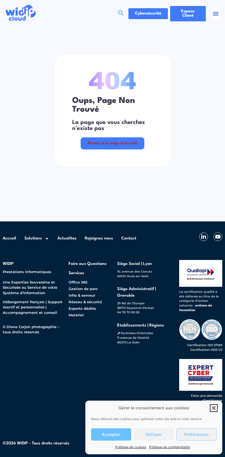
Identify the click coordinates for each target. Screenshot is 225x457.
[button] (213, 408)
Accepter (111, 434)
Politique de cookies (130, 447)
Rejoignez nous (99, 238)
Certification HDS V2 (206, 350)
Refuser (154, 434)
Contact (128, 238)
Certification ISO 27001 (204, 345)
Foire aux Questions (87, 264)
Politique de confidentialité (169, 447)
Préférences (196, 434)
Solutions (33, 238)
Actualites (67, 238)
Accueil (9, 238)
